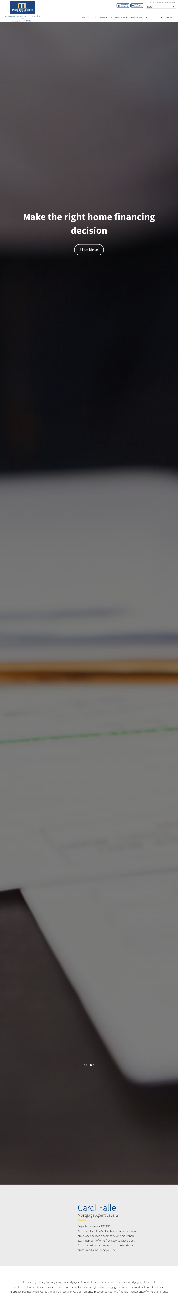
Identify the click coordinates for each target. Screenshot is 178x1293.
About (157, 17)
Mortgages (100, 17)
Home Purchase (118, 17)
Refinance (135, 17)
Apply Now (89, 250)
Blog (148, 17)
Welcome (86, 17)
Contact (170, 17)
